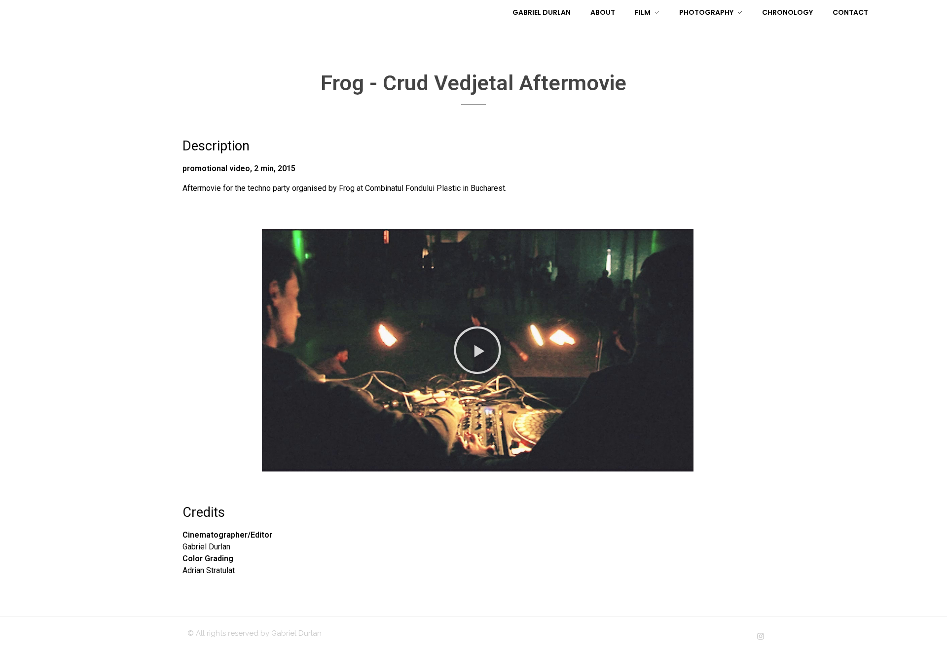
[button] (477, 350)
